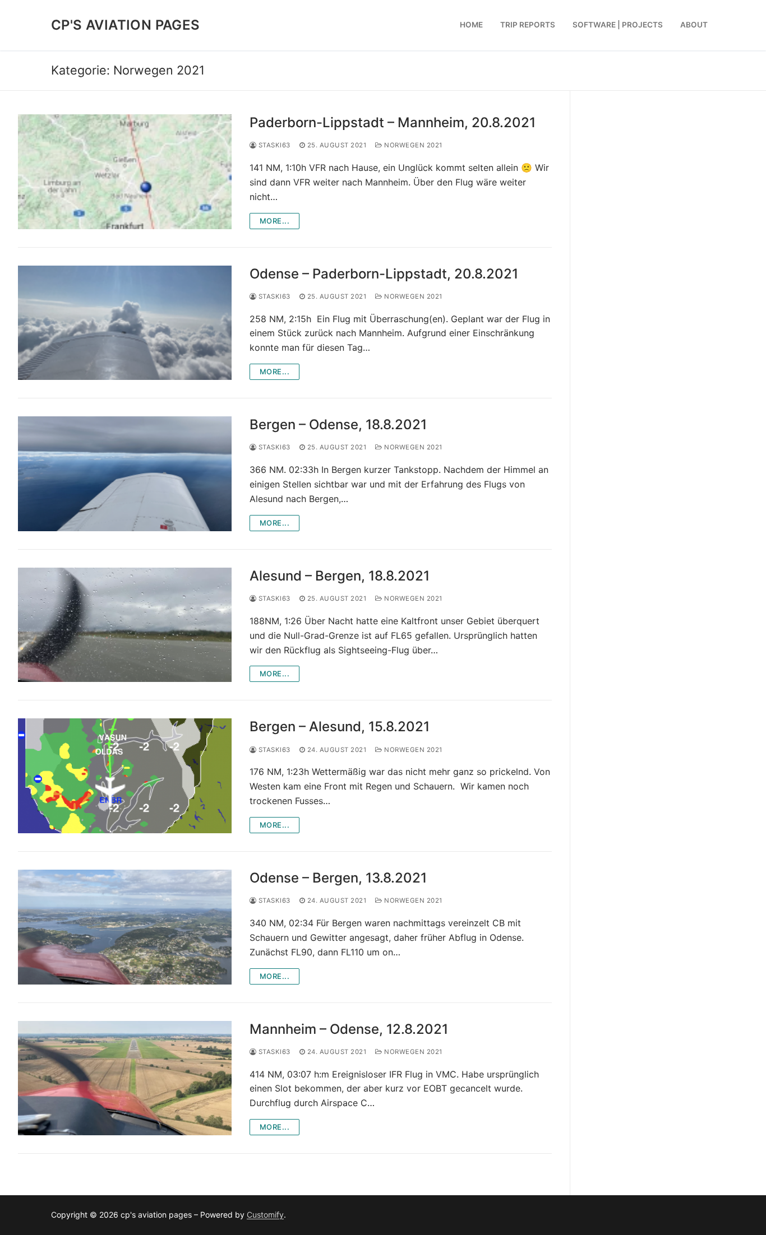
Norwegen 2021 (412, 145)
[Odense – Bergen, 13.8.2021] (125, 927)
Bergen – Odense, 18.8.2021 (338, 424)
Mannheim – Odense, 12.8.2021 (349, 1029)
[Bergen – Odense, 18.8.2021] (125, 473)
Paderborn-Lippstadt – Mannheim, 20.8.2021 (393, 122)
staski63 (273, 145)
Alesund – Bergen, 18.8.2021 (340, 576)
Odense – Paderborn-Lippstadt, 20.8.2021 (384, 274)
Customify (265, 1214)
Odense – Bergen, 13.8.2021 (338, 878)
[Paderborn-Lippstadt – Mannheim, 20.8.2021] (125, 171)
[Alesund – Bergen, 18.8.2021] (125, 625)
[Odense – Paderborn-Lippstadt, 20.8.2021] (125, 323)
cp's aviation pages (125, 25)
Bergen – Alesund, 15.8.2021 (340, 726)
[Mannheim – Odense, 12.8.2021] (125, 1078)
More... (275, 220)
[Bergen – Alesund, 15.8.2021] (125, 775)
